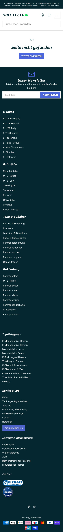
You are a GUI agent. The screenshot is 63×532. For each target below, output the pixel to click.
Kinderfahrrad (10, 209)
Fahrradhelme (10, 276)
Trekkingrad (9, 185)
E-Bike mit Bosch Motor (15, 365)
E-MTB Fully (9, 128)
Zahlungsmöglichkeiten (15, 401)
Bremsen (8, 228)
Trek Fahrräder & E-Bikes (16, 377)
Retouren (7, 421)
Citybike (7, 204)
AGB (4, 456)
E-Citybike (8, 152)
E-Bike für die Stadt (13, 147)
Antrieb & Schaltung (14, 223)
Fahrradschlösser (12, 247)
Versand (6, 405)
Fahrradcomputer (12, 257)
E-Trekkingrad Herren (14, 357)
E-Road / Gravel (11, 142)
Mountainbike (10, 171)
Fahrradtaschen (11, 252)
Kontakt (6, 417)
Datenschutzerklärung (14, 448)
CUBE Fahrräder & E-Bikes (16, 373)
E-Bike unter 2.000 (12, 369)
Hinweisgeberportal (13, 464)
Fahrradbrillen (10, 314)
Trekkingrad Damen (13, 361)
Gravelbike (9, 200)
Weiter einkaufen (31, 56)
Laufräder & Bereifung (15, 233)
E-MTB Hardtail (11, 123)
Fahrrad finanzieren (13, 413)
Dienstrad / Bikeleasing (14, 409)
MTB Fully (8, 180)
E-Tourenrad (10, 137)
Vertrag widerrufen (13, 428)
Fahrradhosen (10, 290)
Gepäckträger (10, 262)
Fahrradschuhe (11, 300)
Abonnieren (50, 94)
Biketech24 (35, 517)
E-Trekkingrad (10, 133)
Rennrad (7, 195)
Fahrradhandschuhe (14, 304)
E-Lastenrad (9, 157)
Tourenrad (8, 190)
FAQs (5, 397)
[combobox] (31, 24)
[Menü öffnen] (57, 15)
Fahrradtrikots (10, 295)
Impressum (8, 444)
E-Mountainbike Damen (15, 345)
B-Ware (6, 381)
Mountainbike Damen (13, 353)
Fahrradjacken (11, 285)
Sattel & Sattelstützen (14, 238)
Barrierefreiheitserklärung (16, 460)
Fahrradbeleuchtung (14, 242)
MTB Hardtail (10, 175)
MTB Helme (9, 280)
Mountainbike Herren (13, 349)
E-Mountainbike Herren (15, 341)
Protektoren (9, 309)
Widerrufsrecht (10, 452)
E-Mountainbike (11, 118)
